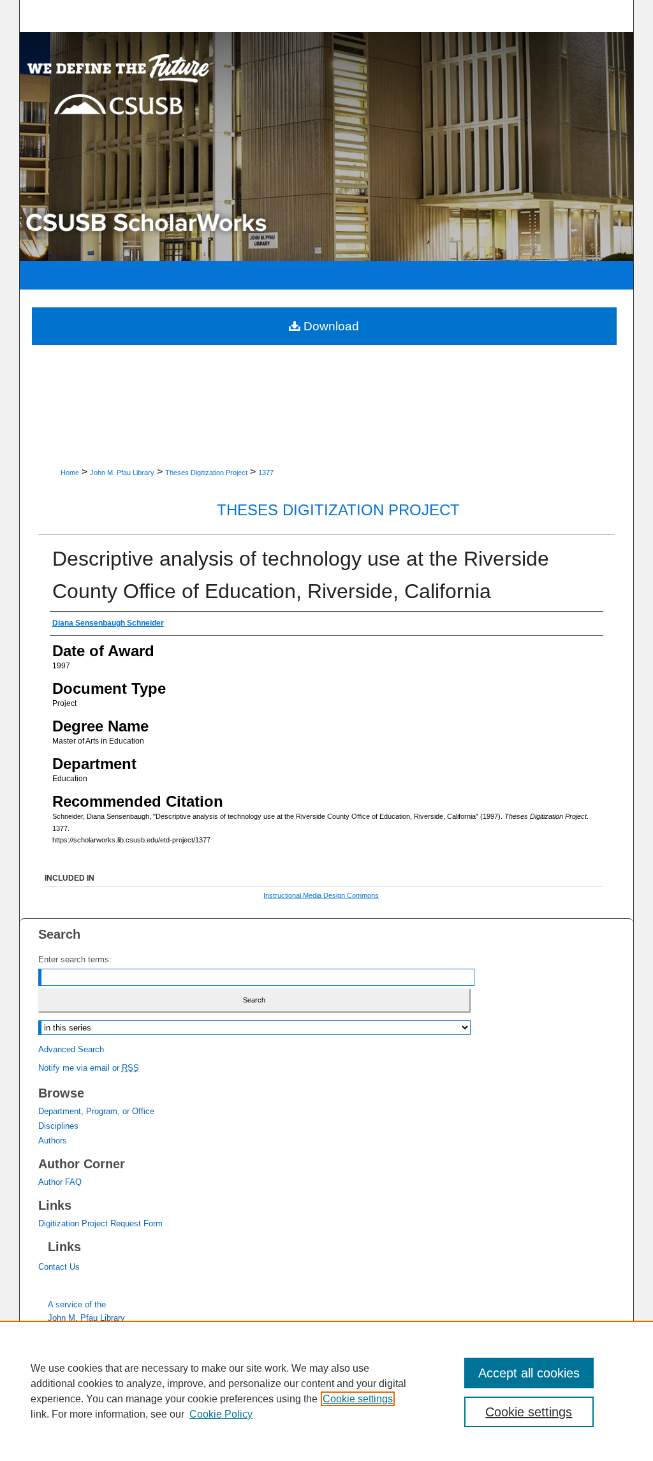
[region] (326, 1391)
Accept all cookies (529, 1373)
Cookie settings (358, 1398)
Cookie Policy (221, 1414)
